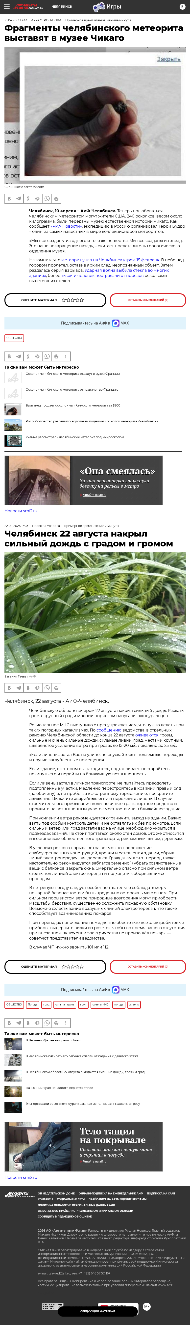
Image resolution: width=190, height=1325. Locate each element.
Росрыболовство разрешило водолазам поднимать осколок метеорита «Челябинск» (92, 421)
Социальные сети (71, 1199)
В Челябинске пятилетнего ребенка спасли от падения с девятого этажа (82, 1056)
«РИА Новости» (66, 226)
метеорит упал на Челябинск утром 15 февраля (110, 260)
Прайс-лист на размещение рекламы (117, 1199)
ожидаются (147, 735)
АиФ (32, 676)
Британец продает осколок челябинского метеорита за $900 (73, 405)
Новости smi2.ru (20, 511)
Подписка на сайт (161, 1193)
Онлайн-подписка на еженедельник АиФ (111, 1193)
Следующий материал (97, 1311)
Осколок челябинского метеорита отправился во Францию (72, 389)
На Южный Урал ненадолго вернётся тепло (59, 1088)
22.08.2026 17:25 (16, 526)
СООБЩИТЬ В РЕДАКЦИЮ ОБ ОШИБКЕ (65, 1216)
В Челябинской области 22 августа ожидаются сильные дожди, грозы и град (85, 1072)
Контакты (45, 1199)
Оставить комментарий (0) (148, 300)
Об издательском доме (56, 1193)
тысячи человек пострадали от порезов (102, 275)
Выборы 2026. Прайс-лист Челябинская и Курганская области (85, 1211)
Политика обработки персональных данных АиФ (76, 1205)
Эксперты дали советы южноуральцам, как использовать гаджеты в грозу (83, 1104)
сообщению (108, 730)
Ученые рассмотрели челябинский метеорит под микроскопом (75, 437)
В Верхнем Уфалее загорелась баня (53, 1040)
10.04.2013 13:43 (15, 20)
